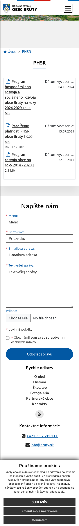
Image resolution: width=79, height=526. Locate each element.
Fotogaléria (39, 393)
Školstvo (39, 387)
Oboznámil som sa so (38, 339)
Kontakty (39, 404)
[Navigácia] (68, 8)
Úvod (11, 51)
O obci (39, 376)
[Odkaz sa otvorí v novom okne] (39, 414)
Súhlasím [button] (40, 502)
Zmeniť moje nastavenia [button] (39, 511)
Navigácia (13, 8)
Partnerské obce (39, 398)
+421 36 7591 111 (42, 436)
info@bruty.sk (42, 444)
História (39, 382)
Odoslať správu (39, 354)
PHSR (26, 51)
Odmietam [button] (39, 520)
